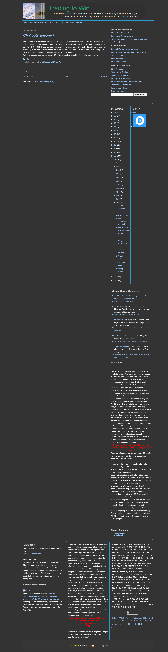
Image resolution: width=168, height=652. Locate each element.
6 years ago (143, 341)
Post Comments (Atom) (44, 82)
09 (115, 156)
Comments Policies (73, 22)
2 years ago (131, 301)
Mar (118, 195)
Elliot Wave (118, 618)
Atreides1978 (118, 320)
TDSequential (134, 620)
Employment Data (119, 88)
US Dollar (115, 624)
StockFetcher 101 (119, 59)
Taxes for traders (118, 91)
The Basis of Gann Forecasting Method (128, 52)
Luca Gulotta (118, 296)
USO (123, 624)
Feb (118, 199)
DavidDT (137, 112)
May (118, 188)
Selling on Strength (119, 75)
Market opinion (122, 237)
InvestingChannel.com (32, 554)
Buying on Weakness (120, 78)
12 (115, 145)
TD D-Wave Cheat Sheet (121, 33)
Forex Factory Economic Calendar (126, 82)
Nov (118, 166)
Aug (118, 177)
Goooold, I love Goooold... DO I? (122, 208)
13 (115, 141)
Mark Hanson (118, 306)
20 (115, 116)
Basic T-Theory (118, 55)
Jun (118, 184)
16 (115, 130)
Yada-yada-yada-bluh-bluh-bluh (121, 221)
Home (65, 76)
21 (115, 112)
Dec (118, 163)
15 (115, 134)
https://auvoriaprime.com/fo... (126, 298)
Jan (118, 203)
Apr (118, 192)
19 (115, 119)
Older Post (102, 76)
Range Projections (134, 618)
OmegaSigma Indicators (120, 534)
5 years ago (135, 314)
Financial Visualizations (121, 85)
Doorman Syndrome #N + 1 (121, 314)
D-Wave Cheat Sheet (119, 301)
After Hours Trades (119, 72)
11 (115, 149)
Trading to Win (73, 645)
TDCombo (148, 618)
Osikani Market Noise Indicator (125, 49)
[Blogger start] (93, 645)
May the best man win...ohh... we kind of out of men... (129, 328)
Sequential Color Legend (122, 36)
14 (115, 138)
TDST (124, 621)
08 (115, 159)
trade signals (134, 623)
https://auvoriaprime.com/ (135, 296)
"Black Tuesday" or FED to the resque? (122, 230)
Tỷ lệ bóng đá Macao (121, 346)
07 (115, 277)
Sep (118, 173)
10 (115, 152)
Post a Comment (30, 72)
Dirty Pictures (117, 69)
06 (115, 280)
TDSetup (145, 621)
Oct (118, 170)
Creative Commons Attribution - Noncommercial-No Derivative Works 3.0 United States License (41, 596)
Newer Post (28, 76)
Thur (107, 645)
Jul (117, 181)
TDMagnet (116, 621)
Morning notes (122, 215)
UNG (151, 621)
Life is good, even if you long (121, 243)
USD (120, 624)
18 (115, 123)
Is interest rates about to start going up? (125, 341)
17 (115, 127)
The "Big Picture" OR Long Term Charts (41, 22)
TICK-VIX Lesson (118, 62)
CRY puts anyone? (38, 35)
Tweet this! (31, 59)
